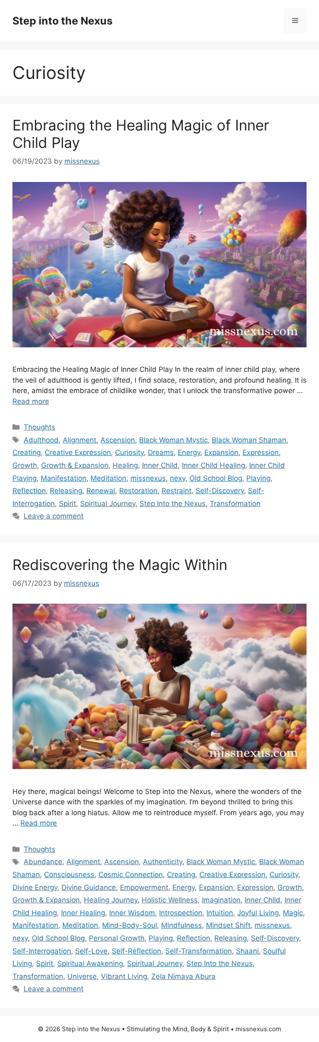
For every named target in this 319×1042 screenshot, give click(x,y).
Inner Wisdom (132, 913)
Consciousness (69, 874)
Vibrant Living (124, 976)
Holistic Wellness (170, 900)
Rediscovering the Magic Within (119, 564)
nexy (177, 478)
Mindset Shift (228, 925)
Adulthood (41, 440)
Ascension (118, 440)
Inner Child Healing (213, 465)
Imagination (221, 900)
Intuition (219, 913)
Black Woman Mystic (173, 440)
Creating (26, 452)
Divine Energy (34, 887)
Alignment (79, 440)
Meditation (108, 478)
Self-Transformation (198, 951)
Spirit (67, 503)
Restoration (138, 491)
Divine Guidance (88, 887)
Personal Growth (117, 938)
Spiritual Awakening (90, 963)
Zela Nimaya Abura (183, 976)
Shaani (247, 951)
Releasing (66, 491)
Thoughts (39, 427)
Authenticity (162, 862)
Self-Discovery (220, 491)
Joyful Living (258, 913)
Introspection (180, 913)
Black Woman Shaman (249, 440)
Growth (24, 465)
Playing (258, 478)
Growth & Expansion (74, 465)
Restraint (176, 491)
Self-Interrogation (41, 951)
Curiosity (129, 452)
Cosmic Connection (130, 874)
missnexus (148, 478)
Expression (261, 452)
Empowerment (144, 887)
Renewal (100, 491)
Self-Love (91, 951)
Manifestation (63, 478)
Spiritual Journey (107, 503)
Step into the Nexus (62, 21)
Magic (293, 913)
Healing (125, 465)
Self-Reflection (136, 951)
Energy (189, 452)
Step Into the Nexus (173, 503)
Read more (30, 401)
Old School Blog (215, 478)
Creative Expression (78, 452)
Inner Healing (83, 913)
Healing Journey (110, 900)
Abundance (43, 862)
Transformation (235, 503)
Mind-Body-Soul (129, 925)
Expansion (221, 452)
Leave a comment (53, 516)
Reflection (29, 491)
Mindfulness (181, 925)
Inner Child (160, 465)
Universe (82, 976)
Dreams (161, 452)
